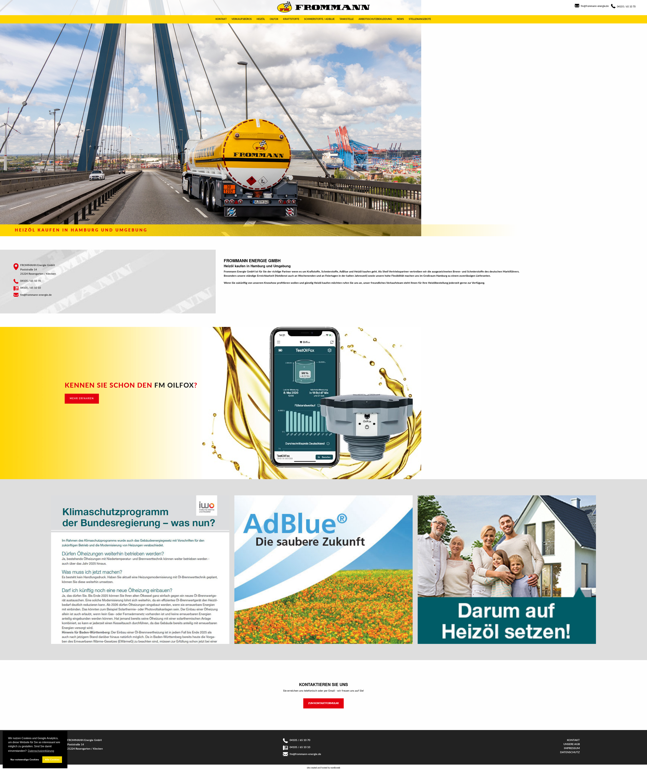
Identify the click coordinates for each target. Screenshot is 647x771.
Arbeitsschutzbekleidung (375, 19)
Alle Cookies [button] (52, 759)
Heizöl (261, 19)
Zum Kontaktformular (323, 703)
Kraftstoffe (291, 19)
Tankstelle (347, 19)
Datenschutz (570, 752)
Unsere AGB (571, 744)
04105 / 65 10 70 (626, 6)
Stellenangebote (420, 19)
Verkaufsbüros (242, 19)
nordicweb (335, 768)
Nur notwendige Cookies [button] (24, 759)
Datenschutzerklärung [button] (41, 750)
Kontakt (221, 19)
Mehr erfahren (82, 398)
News (400, 19)
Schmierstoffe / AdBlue (319, 19)
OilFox (274, 19)
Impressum (572, 748)
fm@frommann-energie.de (595, 6)
